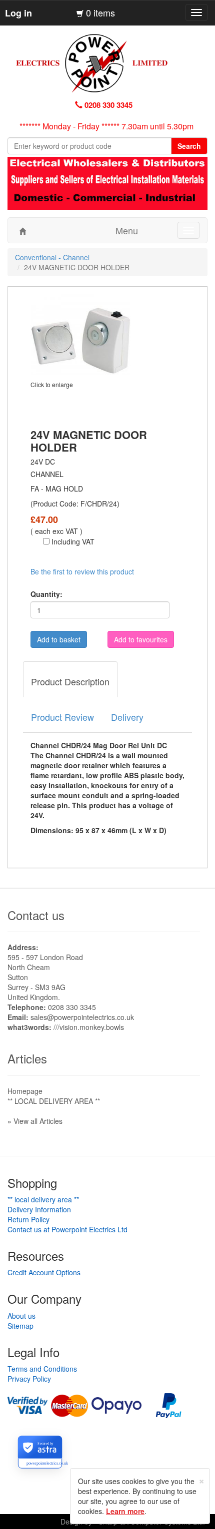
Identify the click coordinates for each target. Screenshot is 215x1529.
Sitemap (21, 1326)
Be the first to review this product (82, 571)
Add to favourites (141, 639)
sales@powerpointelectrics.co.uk (82, 1017)
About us (22, 1316)
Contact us (36, 915)
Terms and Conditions (42, 1369)
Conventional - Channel (52, 257)
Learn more (125, 1511)
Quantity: (46, 594)
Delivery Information (39, 1209)
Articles (27, 1058)
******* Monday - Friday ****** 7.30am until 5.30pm (107, 126)
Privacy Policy (29, 1379)
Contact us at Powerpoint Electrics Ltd (68, 1229)
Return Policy (29, 1219)
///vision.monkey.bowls (89, 1027)
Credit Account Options (44, 1272)
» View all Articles (35, 1121)
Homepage (25, 1091)
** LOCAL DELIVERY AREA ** (54, 1101)
